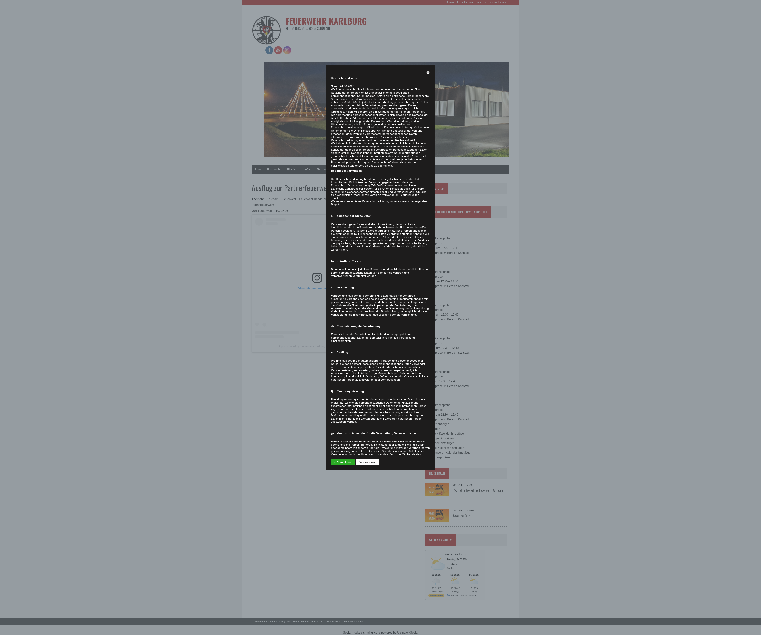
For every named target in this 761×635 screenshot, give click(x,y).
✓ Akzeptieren (343, 462)
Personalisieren (367, 462)
